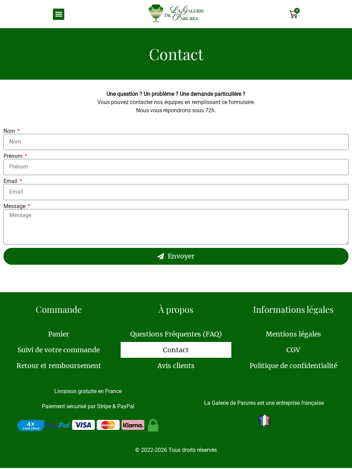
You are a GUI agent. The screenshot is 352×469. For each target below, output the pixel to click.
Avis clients (176, 366)
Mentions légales (293, 334)
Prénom (13, 156)
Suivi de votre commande (59, 350)
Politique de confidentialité (293, 366)
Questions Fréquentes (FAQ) (176, 334)
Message (15, 206)
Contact (176, 350)
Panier (58, 334)
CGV (293, 350)
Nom (9, 131)
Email (11, 181)
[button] (58, 14)
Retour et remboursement (58, 366)
